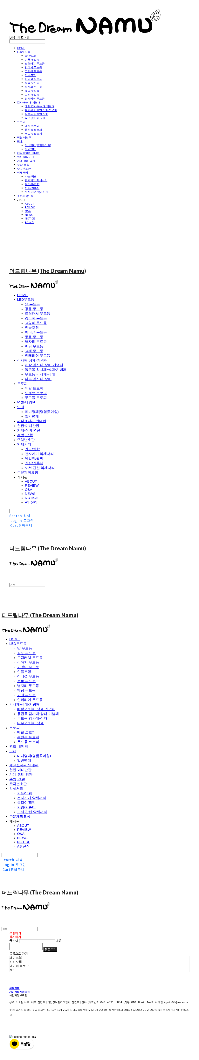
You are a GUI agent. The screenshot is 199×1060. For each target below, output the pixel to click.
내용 (59, 940)
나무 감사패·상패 (35, 118)
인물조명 (30, 75)
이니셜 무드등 (33, 79)
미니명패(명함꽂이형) (38, 145)
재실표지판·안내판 (28, 153)
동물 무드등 (32, 83)
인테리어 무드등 (35, 98)
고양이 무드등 (33, 71)
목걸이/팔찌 (32, 184)
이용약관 (14, 988)
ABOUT (29, 203)
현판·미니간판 (25, 157)
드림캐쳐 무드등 (35, 63)
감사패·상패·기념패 (28, 102)
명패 (20, 141)
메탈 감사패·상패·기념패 (39, 106)
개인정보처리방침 (19, 991)
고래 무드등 (32, 94)
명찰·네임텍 (24, 137)
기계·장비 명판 (26, 161)
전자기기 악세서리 (36, 180)
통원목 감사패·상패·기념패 (41, 110)
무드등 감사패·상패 (36, 114)
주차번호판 (24, 168)
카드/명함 (31, 176)
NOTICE (30, 218)
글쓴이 (13, 940)
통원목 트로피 (33, 129)
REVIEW (30, 207)
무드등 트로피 (33, 133)
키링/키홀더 (32, 188)
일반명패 (30, 149)
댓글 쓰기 (50, 949)
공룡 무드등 (32, 59)
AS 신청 (29, 222)
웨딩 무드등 (32, 91)
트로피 (21, 122)
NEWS (29, 215)
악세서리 (22, 172)
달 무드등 (31, 55)
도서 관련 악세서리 (36, 192)
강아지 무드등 (33, 67)
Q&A (28, 211)
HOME (21, 48)
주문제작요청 (25, 196)
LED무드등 (23, 52)
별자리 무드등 (33, 87)
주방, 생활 (23, 165)
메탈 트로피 (32, 126)
